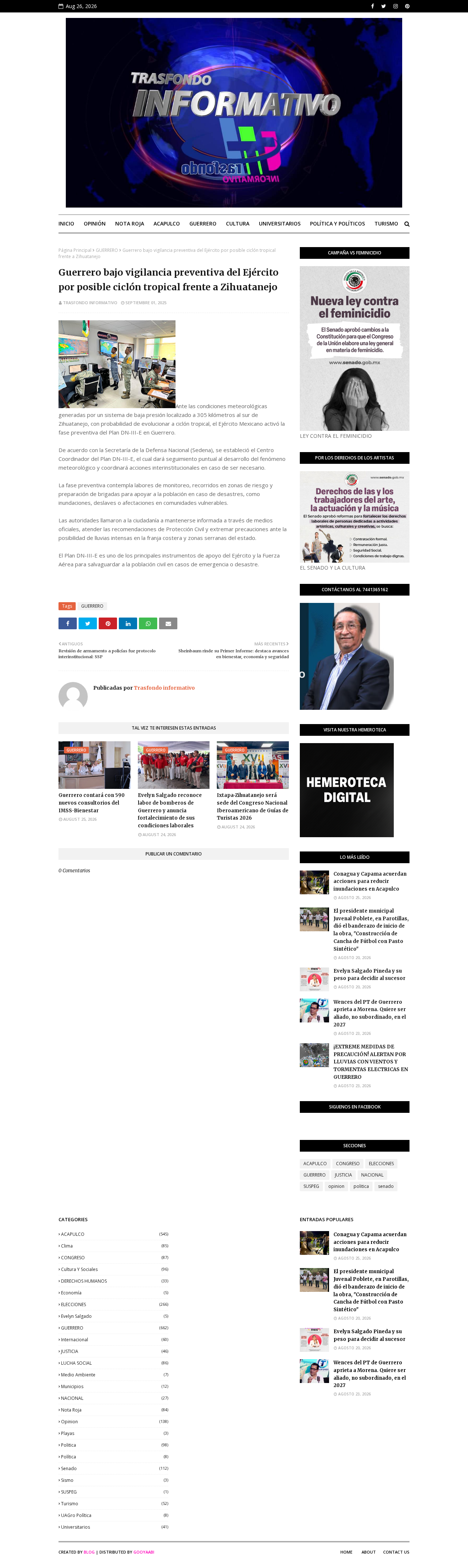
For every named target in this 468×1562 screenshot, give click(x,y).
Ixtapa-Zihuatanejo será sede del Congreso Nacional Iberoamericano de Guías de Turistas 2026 (252, 806)
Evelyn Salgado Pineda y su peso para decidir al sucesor (369, 975)
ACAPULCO (315, 1163)
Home (346, 1552)
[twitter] (384, 6)
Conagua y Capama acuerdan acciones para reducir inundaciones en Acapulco (370, 881)
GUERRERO (107, 250)
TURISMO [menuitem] (386, 223)
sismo (114, 1480)
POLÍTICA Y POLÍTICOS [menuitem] (337, 223)
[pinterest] (406, 6)
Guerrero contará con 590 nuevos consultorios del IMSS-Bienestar (91, 803)
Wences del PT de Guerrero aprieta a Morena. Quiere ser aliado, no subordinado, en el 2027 (369, 1013)
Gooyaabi (143, 1552)
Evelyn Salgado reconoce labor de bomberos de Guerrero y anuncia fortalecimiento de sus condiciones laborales (170, 810)
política (114, 1457)
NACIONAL (372, 1175)
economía (114, 1293)
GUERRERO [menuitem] (202, 223)
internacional (114, 1340)
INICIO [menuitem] (66, 223)
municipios (114, 1386)
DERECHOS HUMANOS (114, 1281)
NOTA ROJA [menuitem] (129, 223)
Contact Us (396, 1552)
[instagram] (396, 6)
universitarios (114, 1527)
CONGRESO (348, 1163)
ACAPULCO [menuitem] (167, 223)
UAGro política (114, 1515)
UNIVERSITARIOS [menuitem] (280, 223)
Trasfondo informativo (90, 302)
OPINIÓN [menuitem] (95, 223)
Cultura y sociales (114, 1269)
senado (386, 1186)
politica (361, 1186)
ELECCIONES (381, 1163)
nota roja (114, 1410)
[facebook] (372, 6)
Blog (89, 1552)
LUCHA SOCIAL (114, 1363)
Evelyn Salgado (114, 1316)
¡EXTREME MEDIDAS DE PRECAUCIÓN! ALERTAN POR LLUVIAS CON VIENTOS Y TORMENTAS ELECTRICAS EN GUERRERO (370, 1062)
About (369, 1552)
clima (114, 1246)
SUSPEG (311, 1186)
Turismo (114, 1504)
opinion (336, 1186)
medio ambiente (114, 1375)
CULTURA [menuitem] (237, 223)
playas (114, 1433)
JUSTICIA (343, 1175)
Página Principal (74, 250)
